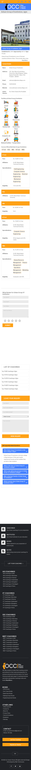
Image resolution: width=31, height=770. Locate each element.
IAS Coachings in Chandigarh (10, 584)
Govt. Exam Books (7, 691)
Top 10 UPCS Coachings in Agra (10, 378)
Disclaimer (6, 717)
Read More (25, 60)
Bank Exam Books (7, 693)
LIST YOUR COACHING (15, 563)
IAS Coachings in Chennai (9, 577)
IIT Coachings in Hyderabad (10, 601)
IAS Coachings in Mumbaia (10, 575)
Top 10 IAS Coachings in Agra (9, 371)
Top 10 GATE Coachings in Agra (10, 385)
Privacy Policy (6, 713)
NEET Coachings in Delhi (9, 638)
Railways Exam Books (8, 695)
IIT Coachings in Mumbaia (9, 597)
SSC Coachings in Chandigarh (11, 627)
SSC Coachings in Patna (9, 629)
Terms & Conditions (8, 715)
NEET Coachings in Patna (9, 650)
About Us (5, 711)
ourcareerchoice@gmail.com (14, 730)
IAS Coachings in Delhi (9, 573)
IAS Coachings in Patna (9, 586)
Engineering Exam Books (9, 698)
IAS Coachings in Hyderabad (10, 579)
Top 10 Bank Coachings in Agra (10, 389)
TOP (15, 753)
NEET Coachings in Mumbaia (10, 640)
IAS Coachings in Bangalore (10, 582)
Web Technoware (19, 762)
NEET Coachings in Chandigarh (11, 648)
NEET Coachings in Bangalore (10, 646)
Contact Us (6, 709)
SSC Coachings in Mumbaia (10, 618)
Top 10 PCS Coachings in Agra (9, 374)
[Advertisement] (15, 346)
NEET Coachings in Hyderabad (11, 644)
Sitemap (5, 719)
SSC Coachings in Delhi (9, 616)
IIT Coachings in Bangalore (10, 603)
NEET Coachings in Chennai (10, 642)
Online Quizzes (7, 706)
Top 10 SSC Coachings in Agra (9, 381)
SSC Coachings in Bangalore (10, 625)
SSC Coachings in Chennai (10, 621)
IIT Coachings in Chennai (9, 599)
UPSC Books (6, 689)
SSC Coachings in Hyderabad (10, 623)
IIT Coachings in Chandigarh (10, 605)
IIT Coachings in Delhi (8, 595)
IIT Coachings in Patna (9, 607)
